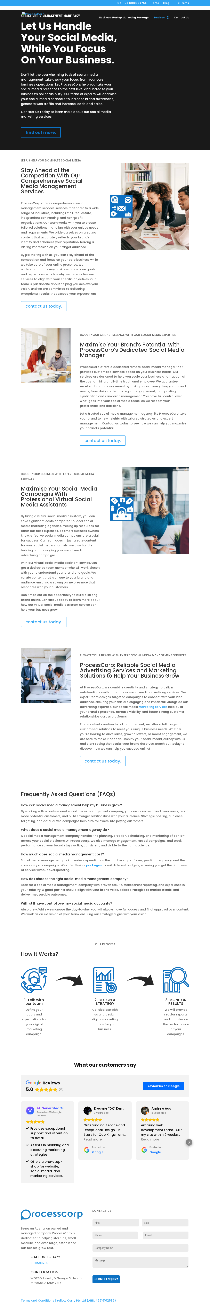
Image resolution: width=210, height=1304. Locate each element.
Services (159, 17)
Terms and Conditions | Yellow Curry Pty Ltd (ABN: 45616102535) (68, 1300)
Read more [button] (92, 1139)
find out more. (40, 132)
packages (94, 865)
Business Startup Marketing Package (123, 17)
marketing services (153, 707)
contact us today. (43, 306)
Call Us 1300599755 (132, 3)
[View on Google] (87, 1111)
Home (155, 3)
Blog (166, 3)
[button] (21, 1142)
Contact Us (181, 17)
